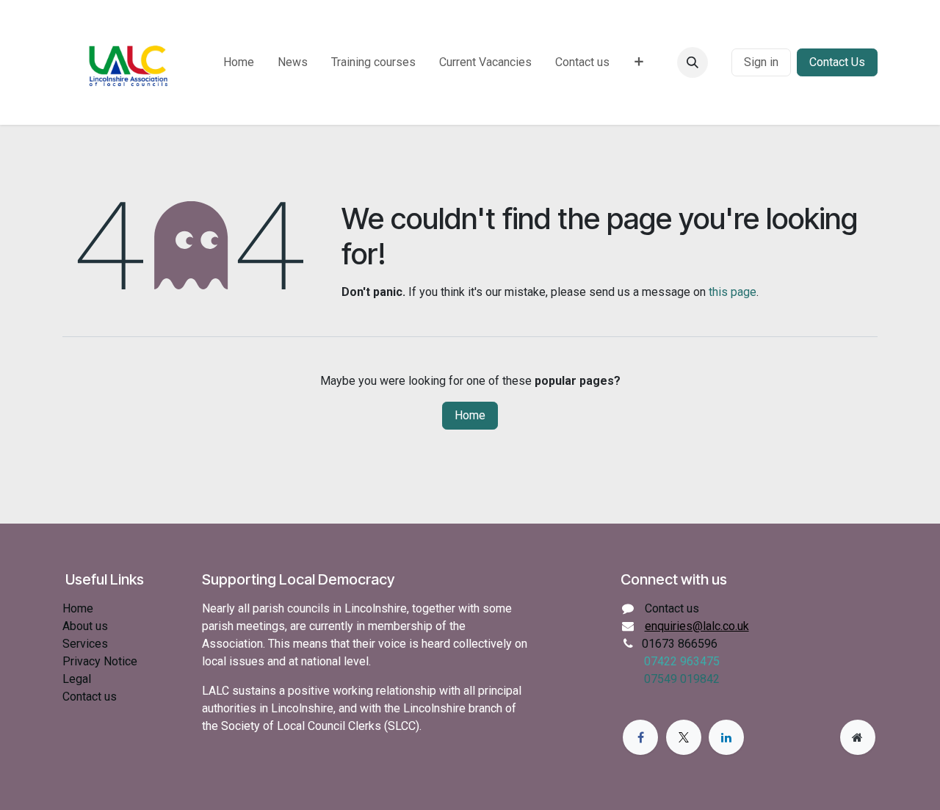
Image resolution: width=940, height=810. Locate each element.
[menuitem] (239, 62)
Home (470, 415)
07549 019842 (682, 679)
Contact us (89, 697)
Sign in (761, 62)
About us (85, 626)
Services (85, 644)
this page (732, 292)
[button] (692, 62)
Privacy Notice (99, 661)
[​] (720, 62)
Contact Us (837, 62)
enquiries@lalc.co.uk (697, 626)
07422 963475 (682, 661)
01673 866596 (679, 644)
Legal (76, 679)
